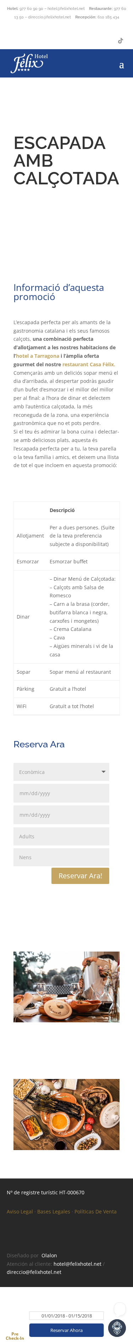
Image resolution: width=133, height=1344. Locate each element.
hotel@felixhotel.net (77, 1263)
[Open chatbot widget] (117, 1328)
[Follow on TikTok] (120, 40)
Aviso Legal (20, 1211)
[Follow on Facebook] (92, 40)
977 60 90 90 (31, 8)
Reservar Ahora (66, 1330)
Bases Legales (53, 1211)
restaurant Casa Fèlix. (88, 364)
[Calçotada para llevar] (66, 1020)
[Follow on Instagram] (106, 40)
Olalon (49, 1255)
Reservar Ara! (80, 875)
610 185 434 (108, 17)
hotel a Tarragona (37, 355)
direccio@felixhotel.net (34, 1272)
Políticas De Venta (95, 1211)
